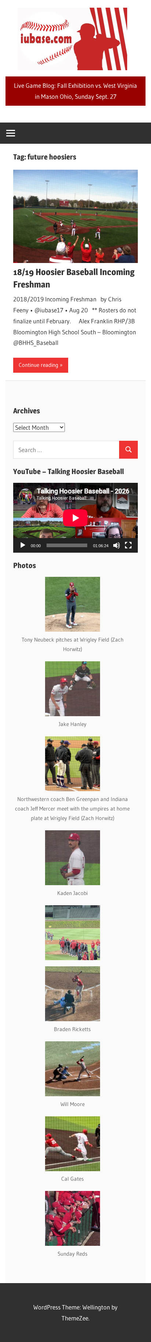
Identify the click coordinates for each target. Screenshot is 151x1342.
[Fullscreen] (128, 545)
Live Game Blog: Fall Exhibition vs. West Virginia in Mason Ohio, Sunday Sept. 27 (75, 91)
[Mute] (116, 545)
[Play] (22, 545)
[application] (75, 518)
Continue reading (38, 364)
